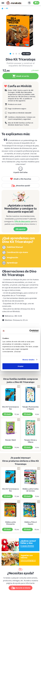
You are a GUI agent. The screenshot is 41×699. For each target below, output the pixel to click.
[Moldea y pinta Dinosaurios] (10, 509)
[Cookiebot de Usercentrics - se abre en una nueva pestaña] (29, 331)
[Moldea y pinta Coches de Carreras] (30, 476)
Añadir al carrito (22, 76)
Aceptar (20, 366)
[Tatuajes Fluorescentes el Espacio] (30, 394)
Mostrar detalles (28, 360)
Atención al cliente (22, 588)
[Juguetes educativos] (14, 3)
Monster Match (10, 440)
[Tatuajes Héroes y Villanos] (30, 427)
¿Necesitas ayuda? (23, 186)
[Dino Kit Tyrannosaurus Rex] (10, 394)
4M (7, 8)
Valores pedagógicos (28, 560)
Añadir (8, 414)
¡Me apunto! (20, 229)
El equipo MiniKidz (27, 546)
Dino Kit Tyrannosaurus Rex (10, 408)
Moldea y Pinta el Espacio (30, 523)
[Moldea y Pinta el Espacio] (30, 509)
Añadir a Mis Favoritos (22, 179)
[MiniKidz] (2, 8)
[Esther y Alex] (10, 545)
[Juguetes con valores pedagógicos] (10, 559)
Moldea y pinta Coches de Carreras (30, 490)
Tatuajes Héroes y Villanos (30, 441)
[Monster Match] (10, 427)
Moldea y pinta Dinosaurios (10, 523)
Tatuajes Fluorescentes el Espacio (30, 408)
